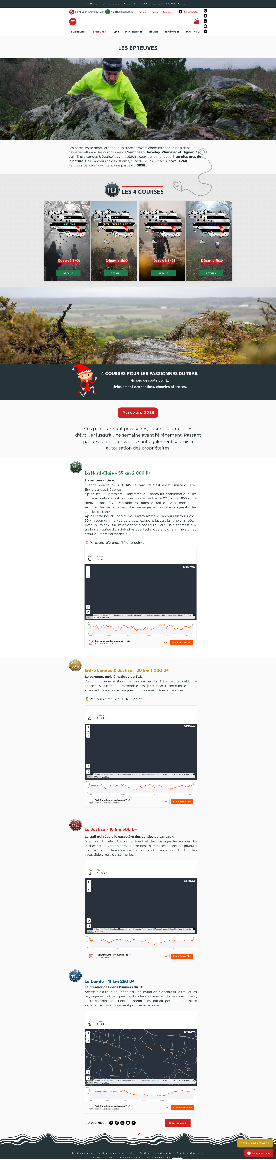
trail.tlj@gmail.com (122, 12)
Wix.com (177, 1157)
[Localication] (71, 12)
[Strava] (205, 31)
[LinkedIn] (205, 21)
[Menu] (72, 21)
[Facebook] (205, 16)
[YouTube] (205, 26)
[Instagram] (205, 11)
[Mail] (107, 11)
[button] (143, 12)
